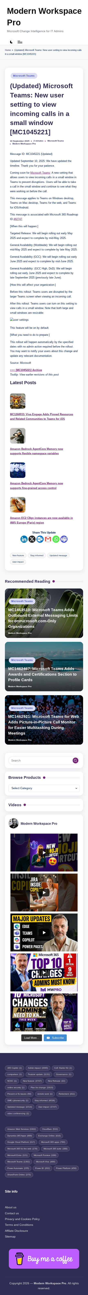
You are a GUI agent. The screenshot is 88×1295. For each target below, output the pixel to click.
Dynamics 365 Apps (19, 1136)
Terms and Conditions (19, 1224)
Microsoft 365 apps (53, 1142)
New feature (18, 555)
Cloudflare (50, 1129)
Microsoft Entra (17, 1155)
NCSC (12, 1081)
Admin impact (38, 1068)
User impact (18, 562)
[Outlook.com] (40, 539)
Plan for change (42, 1087)
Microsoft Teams (24, 75)
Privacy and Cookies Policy (22, 1219)
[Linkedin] (24, 539)
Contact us (12, 1213)
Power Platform (66, 1168)
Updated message (58, 555)
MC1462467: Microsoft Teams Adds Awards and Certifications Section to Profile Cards (42, 674)
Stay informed (36, 555)
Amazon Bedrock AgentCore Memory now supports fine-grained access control (36, 485)
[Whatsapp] (56, 539)
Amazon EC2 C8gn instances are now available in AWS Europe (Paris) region (41, 520)
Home (8, 50)
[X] (32, 539)
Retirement (67, 1094)
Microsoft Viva (45, 1161)
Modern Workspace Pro (44, 16)
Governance (63, 1074)
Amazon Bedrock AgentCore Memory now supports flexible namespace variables (36, 451)
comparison (14, 1074)
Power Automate (18, 1168)
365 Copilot (14, 1068)
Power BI (42, 1168)
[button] (75, 760)
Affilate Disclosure (16, 1230)
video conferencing (18, 1113)
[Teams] (64, 539)
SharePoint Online (19, 1174)
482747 (18, 219)
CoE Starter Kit (63, 1068)
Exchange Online (49, 1136)
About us (10, 1207)
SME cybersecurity (17, 1100)
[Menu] (20, 42)
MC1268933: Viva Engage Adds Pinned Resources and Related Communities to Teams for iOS (41, 416)
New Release (56, 1081)
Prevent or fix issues (19, 1094)
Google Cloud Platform (21, 1142)
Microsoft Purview (45, 1155)
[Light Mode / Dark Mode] (12, 42)
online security (15, 1087)
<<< (26, 370)
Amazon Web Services (21, 1129)
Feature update (39, 1074)
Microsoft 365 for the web (22, 1149)
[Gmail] (48, 539)
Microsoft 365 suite (55, 1149)
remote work (44, 1094)
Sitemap (10, 1236)
